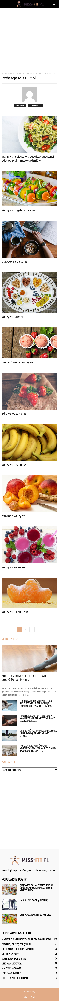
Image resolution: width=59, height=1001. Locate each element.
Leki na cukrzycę (12, 963)
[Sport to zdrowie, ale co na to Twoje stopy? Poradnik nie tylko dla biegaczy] (29, 658)
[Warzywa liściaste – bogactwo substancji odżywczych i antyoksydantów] (29, 134)
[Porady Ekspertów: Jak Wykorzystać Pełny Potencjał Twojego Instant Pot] (9, 750)
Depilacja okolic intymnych (18, 949)
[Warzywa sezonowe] (29, 442)
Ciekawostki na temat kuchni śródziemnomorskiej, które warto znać (37, 888)
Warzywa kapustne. (14, 567)
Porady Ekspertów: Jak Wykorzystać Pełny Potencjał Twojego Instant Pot (38, 748)
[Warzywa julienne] (29, 292)
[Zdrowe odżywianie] (29, 391)
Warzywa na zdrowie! (15, 612)
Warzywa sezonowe (14, 465)
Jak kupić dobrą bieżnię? (34, 900)
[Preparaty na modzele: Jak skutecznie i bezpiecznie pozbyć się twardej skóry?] (9, 705)
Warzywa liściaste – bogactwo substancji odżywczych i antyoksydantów (28, 158)
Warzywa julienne (13, 317)
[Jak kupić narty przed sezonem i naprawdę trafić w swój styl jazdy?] (9, 735)
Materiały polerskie (14, 958)
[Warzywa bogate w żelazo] (29, 188)
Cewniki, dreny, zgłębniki (16, 944)
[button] (54, 4)
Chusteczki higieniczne (15, 978)
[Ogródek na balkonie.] (29, 239)
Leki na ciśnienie (11, 973)
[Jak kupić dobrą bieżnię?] (9, 904)
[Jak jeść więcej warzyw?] (29, 342)
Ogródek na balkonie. (15, 261)
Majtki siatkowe (11, 968)
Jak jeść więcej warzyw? (17, 362)
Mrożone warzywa (13, 516)
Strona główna (8, 73)
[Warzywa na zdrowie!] (29, 593)
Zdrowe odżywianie (14, 413)
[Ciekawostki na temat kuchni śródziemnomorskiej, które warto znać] (9, 889)
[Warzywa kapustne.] (29, 544)
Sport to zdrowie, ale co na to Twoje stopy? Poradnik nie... (25, 678)
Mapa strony (29, 991)
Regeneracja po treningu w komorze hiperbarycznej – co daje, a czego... (37, 718)
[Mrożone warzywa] (29, 493)
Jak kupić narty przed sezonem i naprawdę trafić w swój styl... (38, 733)
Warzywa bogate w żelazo (18, 210)
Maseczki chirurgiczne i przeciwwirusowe (26, 939)
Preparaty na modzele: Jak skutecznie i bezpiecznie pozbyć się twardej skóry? (36, 703)
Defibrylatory (10, 953)
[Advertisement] (29, 39)
